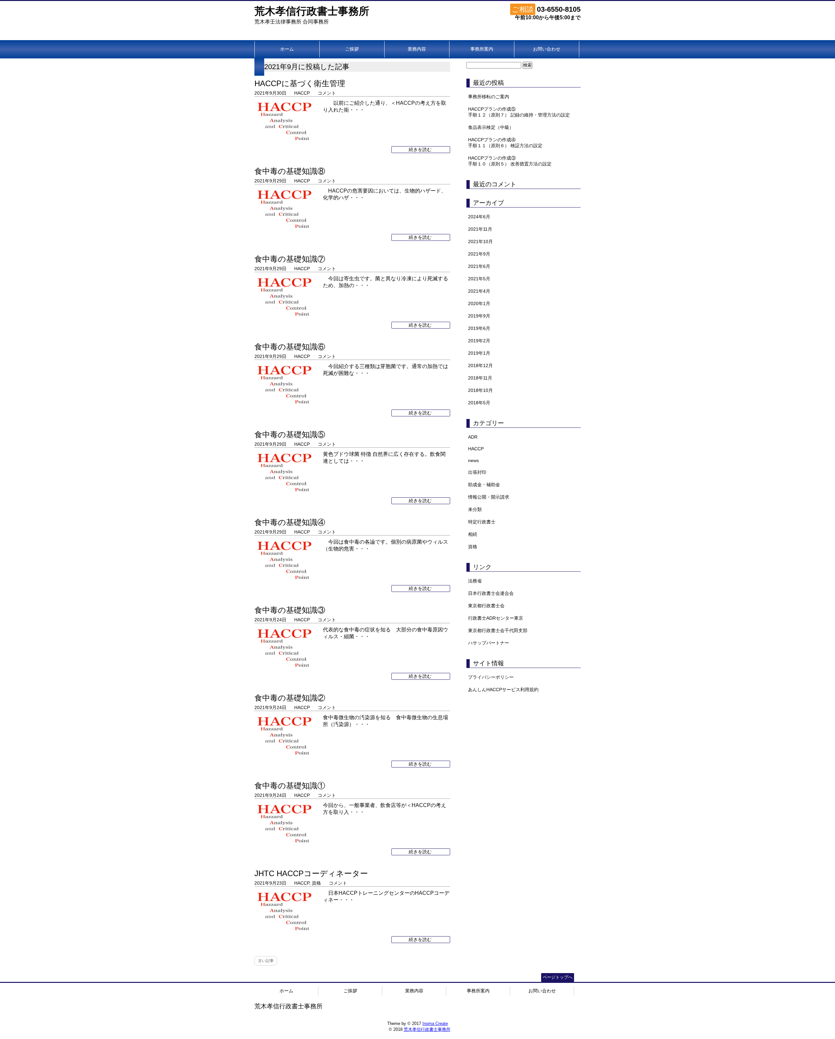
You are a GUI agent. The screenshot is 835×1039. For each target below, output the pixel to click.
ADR (473, 437)
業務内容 (417, 49)
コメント (327, 93)
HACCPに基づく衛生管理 (299, 83)
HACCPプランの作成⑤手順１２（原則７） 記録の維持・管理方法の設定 (519, 111)
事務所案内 (481, 49)
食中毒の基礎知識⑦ (289, 259)
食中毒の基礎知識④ (289, 522)
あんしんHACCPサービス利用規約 (503, 689)
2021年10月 (480, 241)
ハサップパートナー (488, 642)
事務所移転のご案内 (488, 96)
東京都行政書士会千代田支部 (497, 630)
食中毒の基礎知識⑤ (289, 434)
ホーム (287, 49)
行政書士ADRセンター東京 (495, 618)
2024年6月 (479, 216)
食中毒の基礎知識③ (289, 610)
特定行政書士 (481, 521)
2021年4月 (479, 291)
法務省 (475, 580)
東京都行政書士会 (486, 605)
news (473, 460)
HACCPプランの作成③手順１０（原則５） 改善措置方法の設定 (510, 160)
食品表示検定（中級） (491, 127)
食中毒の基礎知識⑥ (289, 346)
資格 (316, 883)
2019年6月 (479, 328)
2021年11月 (480, 229)
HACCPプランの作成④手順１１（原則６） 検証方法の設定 (505, 142)
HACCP (302, 93)
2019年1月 (479, 353)
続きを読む (421, 149)
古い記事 (266, 960)
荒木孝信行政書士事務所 (311, 11)
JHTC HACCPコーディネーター (311, 873)
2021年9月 (479, 253)
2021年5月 (479, 278)
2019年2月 (479, 340)
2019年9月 (479, 315)
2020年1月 (479, 303)
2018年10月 (480, 390)
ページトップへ (557, 977)
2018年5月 (479, 402)
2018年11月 (480, 377)
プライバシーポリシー (491, 677)
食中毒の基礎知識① (289, 785)
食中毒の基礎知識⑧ (289, 171)
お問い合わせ (546, 49)
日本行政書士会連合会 (491, 593)
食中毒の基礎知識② (289, 697)
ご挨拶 (352, 49)
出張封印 (477, 472)
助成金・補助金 (484, 484)
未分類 (475, 509)
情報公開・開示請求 (488, 497)
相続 (472, 534)
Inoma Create (435, 1023)
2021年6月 (479, 266)
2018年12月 (480, 365)
